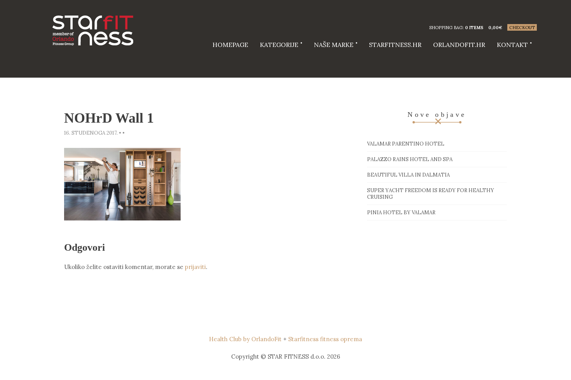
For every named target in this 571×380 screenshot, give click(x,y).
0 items (474, 27)
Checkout (522, 27)
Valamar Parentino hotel (405, 144)
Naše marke (333, 45)
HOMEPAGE (230, 45)
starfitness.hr (395, 45)
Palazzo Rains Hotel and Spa (410, 159)
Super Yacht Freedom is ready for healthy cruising (430, 193)
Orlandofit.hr (459, 45)
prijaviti (195, 267)
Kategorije (279, 45)
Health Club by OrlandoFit (245, 339)
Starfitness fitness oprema (325, 339)
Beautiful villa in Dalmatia (408, 175)
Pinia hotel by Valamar (401, 212)
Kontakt (512, 45)
